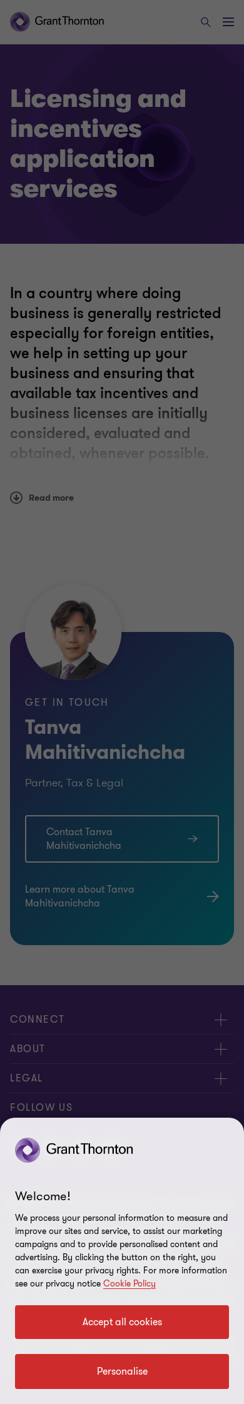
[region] (122, 1261)
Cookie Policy (129, 1284)
